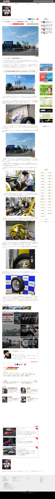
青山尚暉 (43, 187)
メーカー (29, 479)
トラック (31, 373)
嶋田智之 (43, 175)
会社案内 (41, 477)
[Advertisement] (20, 415)
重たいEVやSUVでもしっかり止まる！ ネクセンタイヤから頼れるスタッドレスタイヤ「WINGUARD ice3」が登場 (14, 390)
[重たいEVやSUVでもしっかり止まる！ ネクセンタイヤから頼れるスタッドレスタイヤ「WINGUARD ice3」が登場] (4, 391)
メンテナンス (11, 374)
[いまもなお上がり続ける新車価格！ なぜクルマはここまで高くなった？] (9, 442)
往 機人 (49, 207)
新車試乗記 (4, 477)
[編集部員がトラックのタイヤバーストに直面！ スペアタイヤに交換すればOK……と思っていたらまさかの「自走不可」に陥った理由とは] (23, 391)
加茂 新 (49, 204)
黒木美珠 (43, 213)
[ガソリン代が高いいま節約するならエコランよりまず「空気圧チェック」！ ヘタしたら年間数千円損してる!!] (23, 400)
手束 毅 (49, 210)
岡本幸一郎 (49, 213)
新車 (34, 374)
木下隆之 (43, 216)
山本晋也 (49, 181)
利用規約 (41, 479)
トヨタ (27, 373)
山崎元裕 (43, 181)
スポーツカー (12, 373)
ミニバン (5, 374)
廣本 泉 (24, 429)
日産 (5, 375)
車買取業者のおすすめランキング (8, 485)
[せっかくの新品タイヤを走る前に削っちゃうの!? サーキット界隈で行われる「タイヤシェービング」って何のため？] (4, 400)
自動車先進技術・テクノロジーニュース (18, 477)
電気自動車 (27, 375)
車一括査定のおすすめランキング (8, 484)
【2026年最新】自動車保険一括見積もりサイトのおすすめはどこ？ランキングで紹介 (20, 71)
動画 (28, 478)
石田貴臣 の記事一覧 (34, 361)
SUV (8, 373)
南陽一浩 (49, 187)
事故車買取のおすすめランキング (8, 486)
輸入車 (18, 375)
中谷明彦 (43, 172)
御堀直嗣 (29, 401)
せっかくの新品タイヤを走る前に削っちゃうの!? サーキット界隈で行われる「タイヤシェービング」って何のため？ (14, 399)
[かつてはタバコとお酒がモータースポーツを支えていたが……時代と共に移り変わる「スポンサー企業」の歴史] (9, 432)
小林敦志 (43, 184)
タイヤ (23, 373)
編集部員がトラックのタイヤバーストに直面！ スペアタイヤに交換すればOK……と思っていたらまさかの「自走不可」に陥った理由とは (32, 390)
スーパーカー (18, 373)
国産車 (30, 374)
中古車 (23, 374)
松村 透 (43, 204)
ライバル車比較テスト (20, 449)
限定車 (22, 375)
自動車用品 (16, 367)
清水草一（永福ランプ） (43, 199)
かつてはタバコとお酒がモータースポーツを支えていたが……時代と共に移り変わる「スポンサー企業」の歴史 (26, 433)
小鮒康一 (11, 401)
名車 (27, 374)
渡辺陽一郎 (49, 190)
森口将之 (49, 184)
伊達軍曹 (43, 178)
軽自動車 (14, 375)
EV (4, 373)
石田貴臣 (19, 19)
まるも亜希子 (49, 175)
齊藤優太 (43, 210)
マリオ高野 (49, 172)
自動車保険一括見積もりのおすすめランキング (10, 487)
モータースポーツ (17, 374)
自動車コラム (18, 430)
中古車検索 (4, 478)
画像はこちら (33, 191)
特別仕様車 (9, 375)
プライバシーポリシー (43, 478)
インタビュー (14, 479)
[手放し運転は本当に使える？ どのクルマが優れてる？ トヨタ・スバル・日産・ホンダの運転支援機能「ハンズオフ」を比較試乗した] (9, 451)
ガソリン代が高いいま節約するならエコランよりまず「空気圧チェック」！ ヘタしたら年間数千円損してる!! (32, 399)
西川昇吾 (43, 207)
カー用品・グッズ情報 (11, 367)
